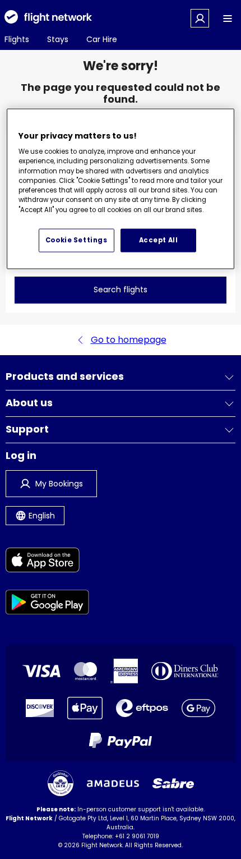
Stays (57, 39)
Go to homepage (128, 339)
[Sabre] (173, 783)
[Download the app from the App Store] (47, 562)
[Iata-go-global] (60, 783)
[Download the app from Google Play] (47, 604)
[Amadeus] (113, 783)
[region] (120, 188)
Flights (16, 39)
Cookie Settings (76, 239)
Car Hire (101, 39)
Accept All (158, 239)
